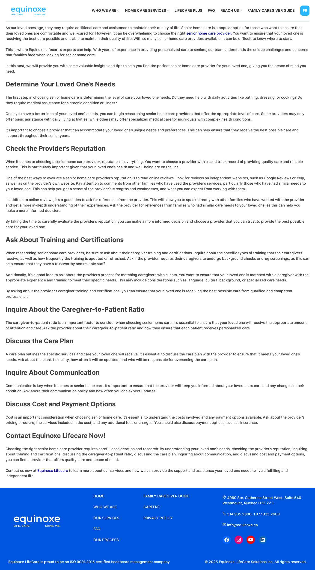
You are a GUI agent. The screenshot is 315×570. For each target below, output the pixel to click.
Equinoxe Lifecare (52, 470)
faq (96, 529)
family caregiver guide (166, 496)
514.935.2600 (239, 514)
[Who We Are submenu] (118, 10)
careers (151, 507)
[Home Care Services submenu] (168, 10)
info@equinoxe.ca (242, 525)
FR (305, 10)
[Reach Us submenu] (241, 10)
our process (106, 540)
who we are (105, 507)
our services (106, 518)
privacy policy (158, 518)
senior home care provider (208, 33)
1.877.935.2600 (266, 514)
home (98, 496)
